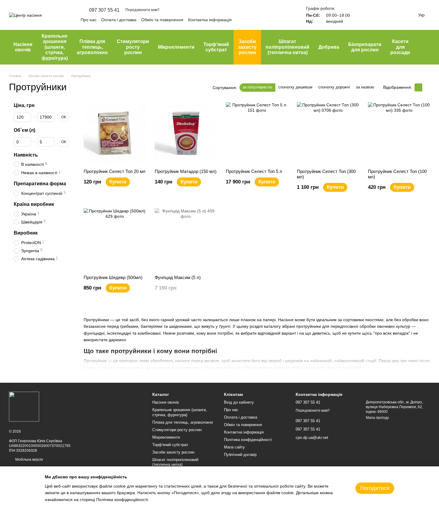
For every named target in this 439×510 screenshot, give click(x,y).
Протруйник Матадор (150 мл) (186, 171)
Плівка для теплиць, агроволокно (92, 47)
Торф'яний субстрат (216, 47)
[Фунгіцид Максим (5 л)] (186, 239)
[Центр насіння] (24, 406)
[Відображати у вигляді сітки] (418, 87)
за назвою (365, 87)
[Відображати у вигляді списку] (426, 87)
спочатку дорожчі (334, 87)
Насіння (286, 319)
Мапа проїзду (377, 418)
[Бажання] (376, 15)
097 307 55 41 (104, 10)
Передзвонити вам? (142, 10)
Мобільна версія (28, 459)
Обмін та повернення (162, 19)
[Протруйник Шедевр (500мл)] (115, 239)
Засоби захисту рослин (247, 47)
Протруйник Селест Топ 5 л (254, 171)
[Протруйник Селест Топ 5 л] (257, 133)
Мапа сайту (234, 447)
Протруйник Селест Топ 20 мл (114, 171)
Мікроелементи (176, 47)
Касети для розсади (400, 47)
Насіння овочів (22, 47)
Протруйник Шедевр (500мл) (113, 277)
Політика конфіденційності (248, 439)
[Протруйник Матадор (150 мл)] (186, 133)
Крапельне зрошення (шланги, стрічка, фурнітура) (55, 47)
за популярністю (257, 87)
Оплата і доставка (118, 19)
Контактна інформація (210, 19)
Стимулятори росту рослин (133, 47)
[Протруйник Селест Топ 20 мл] (115, 133)
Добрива (328, 47)
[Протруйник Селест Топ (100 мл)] (399, 133)
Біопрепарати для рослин (364, 47)
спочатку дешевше (295, 87)
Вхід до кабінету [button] (239, 402)
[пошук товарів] (425, 47)
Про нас (88, 19)
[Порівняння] (361, 15)
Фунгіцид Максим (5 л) (178, 277)
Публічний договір (240, 454)
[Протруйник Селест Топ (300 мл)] (328, 133)
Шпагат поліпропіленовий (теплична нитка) (287, 47)
